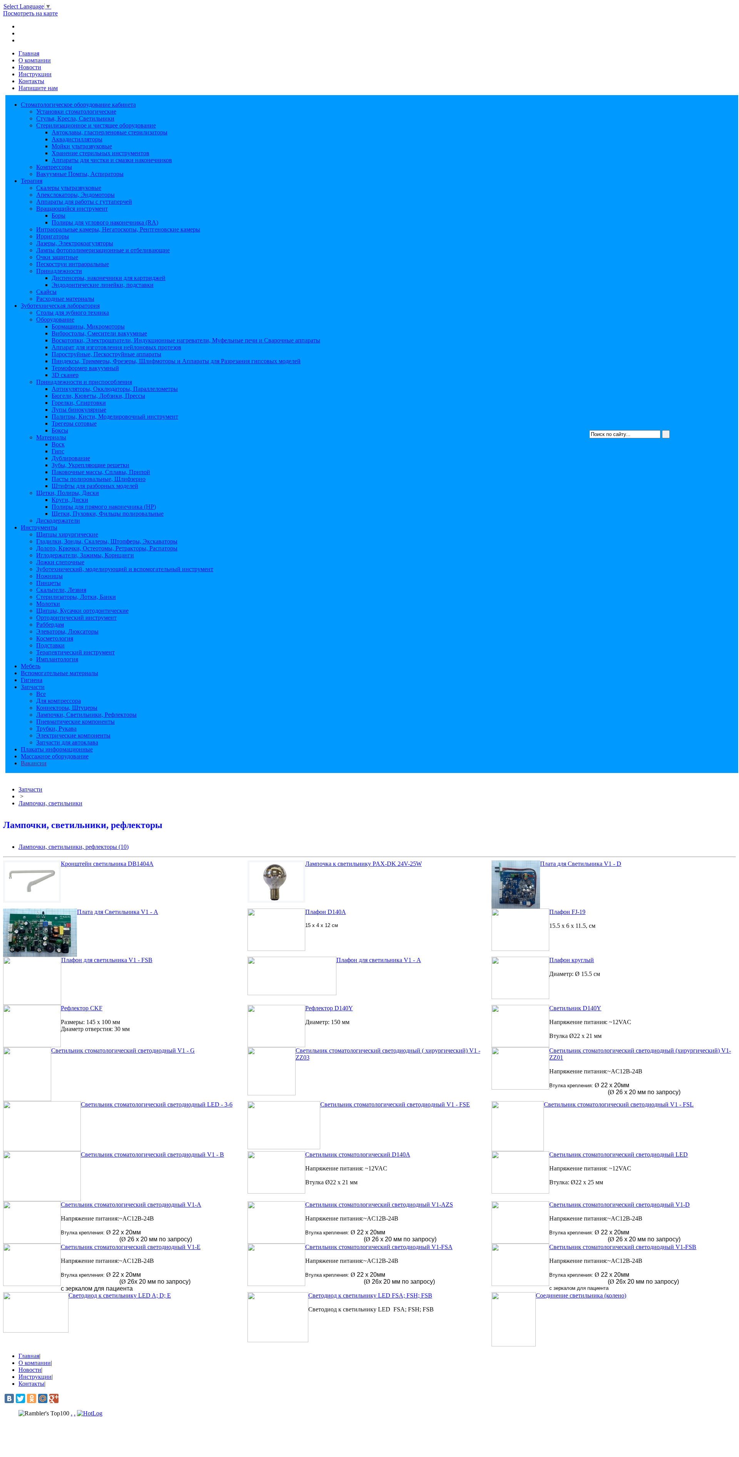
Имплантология (57, 659)
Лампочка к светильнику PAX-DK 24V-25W (363, 863)
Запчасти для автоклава (67, 742)
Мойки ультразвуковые (82, 146)
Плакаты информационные (57, 749)
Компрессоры (54, 167)
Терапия (31, 181)
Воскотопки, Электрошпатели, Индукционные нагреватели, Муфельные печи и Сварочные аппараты (186, 340)
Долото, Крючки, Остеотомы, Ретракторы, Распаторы (106, 548)
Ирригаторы (52, 236)
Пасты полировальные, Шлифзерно (98, 479)
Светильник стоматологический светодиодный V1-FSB (622, 1247)
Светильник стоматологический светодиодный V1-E (131, 1247)
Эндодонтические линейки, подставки (103, 285)
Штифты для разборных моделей (95, 486)
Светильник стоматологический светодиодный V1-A (131, 1204)
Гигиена (31, 680)
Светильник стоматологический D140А (357, 1154)
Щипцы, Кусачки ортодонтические (82, 610)
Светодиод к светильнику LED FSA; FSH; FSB (370, 1295)
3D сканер (65, 375)
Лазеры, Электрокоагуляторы (74, 243)
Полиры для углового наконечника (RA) (105, 222)
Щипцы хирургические (67, 534)
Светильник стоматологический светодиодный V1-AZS (379, 1204)
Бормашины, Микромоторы (88, 326)
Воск (58, 444)
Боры (58, 215)
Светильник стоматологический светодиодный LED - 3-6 (156, 1104)
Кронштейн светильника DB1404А (107, 863)
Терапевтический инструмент (75, 652)
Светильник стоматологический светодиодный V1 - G (123, 1050)
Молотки (48, 603)
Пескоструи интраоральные (72, 264)
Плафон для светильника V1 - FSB (106, 960)
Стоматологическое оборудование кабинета (78, 104)
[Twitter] (20, 1398)
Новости (29, 67)
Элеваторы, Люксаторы (67, 631)
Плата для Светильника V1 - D (580, 863)
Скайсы (46, 291)
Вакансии (34, 763)
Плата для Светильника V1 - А (117, 912)
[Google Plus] (54, 1398)
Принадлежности (59, 271)
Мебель (30, 666)
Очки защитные (57, 257)
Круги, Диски (70, 499)
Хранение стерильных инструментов (100, 153)
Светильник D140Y (575, 1008)
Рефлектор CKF (81, 1008)
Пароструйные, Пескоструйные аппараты (106, 354)
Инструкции (35, 74)
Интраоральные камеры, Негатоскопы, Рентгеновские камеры (118, 229)
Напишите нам (38, 88)
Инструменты (39, 527)
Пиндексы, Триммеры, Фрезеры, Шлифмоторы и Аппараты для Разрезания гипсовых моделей (176, 361)
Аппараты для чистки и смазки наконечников (112, 160)
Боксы (60, 430)
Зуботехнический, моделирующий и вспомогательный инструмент (124, 569)
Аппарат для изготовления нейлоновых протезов (116, 347)
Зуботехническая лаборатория (60, 305)
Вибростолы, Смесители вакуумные (99, 333)
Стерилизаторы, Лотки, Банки (76, 597)
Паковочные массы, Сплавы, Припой (101, 472)
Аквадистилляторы (77, 139)
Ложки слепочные (60, 562)
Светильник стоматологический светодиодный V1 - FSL (619, 1104)
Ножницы (49, 576)
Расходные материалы (65, 298)
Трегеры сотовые (74, 423)
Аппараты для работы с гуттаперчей (84, 201)
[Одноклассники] (31, 1398)
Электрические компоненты (73, 735)
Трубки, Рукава (56, 728)
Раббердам (50, 624)
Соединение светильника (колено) (581, 1295)
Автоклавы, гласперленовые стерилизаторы (109, 132)
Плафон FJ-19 (567, 912)
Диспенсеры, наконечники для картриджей (109, 278)
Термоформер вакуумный (85, 368)
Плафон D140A (325, 912)
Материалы (51, 437)
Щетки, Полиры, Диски (67, 493)
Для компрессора (58, 700)
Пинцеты (48, 583)
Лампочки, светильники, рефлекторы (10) (73, 846)
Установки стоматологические (76, 111)
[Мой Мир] (42, 1398)
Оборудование (55, 319)
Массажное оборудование (55, 756)
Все (41, 694)
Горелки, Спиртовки (79, 402)
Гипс (58, 451)
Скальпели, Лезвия (61, 590)
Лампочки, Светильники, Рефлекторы (86, 714)
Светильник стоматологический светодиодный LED (618, 1154)
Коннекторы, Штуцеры (66, 707)
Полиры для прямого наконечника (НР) (104, 506)
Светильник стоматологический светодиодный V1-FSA (379, 1247)
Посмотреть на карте (30, 13)
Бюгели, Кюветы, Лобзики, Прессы (98, 395)
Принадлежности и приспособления (84, 382)
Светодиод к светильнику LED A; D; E (120, 1295)
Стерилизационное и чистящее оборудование (96, 125)
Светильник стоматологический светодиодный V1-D (619, 1204)
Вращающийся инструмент (72, 208)
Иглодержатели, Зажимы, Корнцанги (85, 555)
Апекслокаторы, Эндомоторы (75, 194)
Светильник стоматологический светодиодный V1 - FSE (395, 1104)
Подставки (50, 645)
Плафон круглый (571, 960)
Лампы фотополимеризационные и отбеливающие (103, 250)
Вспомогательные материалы (59, 673)
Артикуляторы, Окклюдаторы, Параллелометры (115, 389)
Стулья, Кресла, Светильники (75, 118)
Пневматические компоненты (75, 721)
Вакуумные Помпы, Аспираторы (80, 174)
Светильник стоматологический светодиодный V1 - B (152, 1154)
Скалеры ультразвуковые (68, 187)
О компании (34, 60)
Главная (28, 53)
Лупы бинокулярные (79, 409)
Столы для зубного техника (72, 312)
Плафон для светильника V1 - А (378, 960)
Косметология (54, 638)
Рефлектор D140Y (329, 1008)
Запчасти (33, 687)
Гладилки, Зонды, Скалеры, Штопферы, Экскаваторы (106, 541)
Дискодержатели (58, 520)
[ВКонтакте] (9, 1398)
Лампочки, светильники (50, 803)
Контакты (31, 81)
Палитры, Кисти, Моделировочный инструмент (115, 416)
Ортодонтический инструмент (76, 617)
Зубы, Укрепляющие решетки (90, 465)
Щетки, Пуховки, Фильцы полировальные (108, 513)
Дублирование (71, 458)
